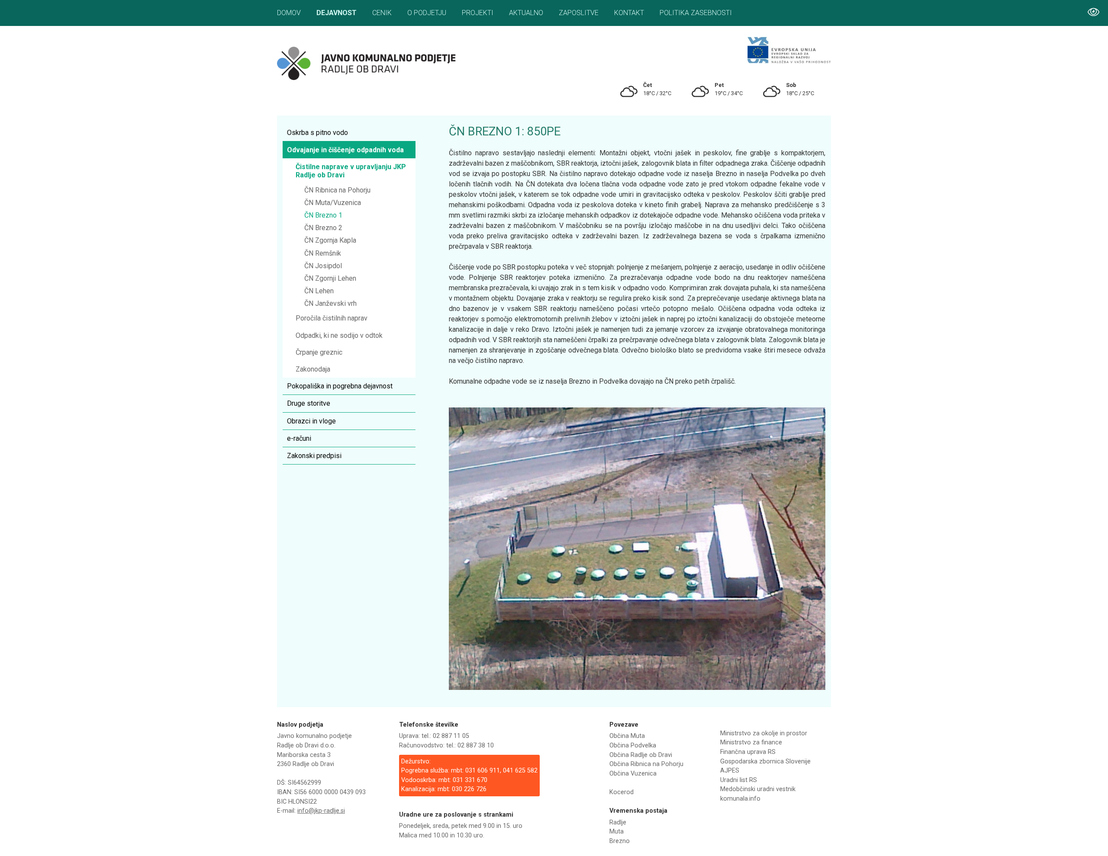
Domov (289, 13)
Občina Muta (627, 736)
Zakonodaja (313, 369)
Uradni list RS (738, 780)
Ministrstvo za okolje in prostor (763, 733)
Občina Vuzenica (633, 773)
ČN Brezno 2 (323, 228)
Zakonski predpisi (314, 456)
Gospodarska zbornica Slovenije (765, 761)
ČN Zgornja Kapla (330, 240)
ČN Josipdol (323, 266)
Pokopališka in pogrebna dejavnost (340, 386)
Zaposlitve (579, 13)
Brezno (619, 841)
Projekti (477, 13)
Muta (616, 831)
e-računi (299, 438)
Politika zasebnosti (696, 13)
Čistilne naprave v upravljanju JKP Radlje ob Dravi (351, 171)
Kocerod (621, 792)
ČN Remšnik (322, 253)
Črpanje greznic (319, 352)
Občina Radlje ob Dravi (640, 755)
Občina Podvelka (632, 745)
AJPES (729, 770)
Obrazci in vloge (311, 421)
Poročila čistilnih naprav (331, 318)
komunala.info (740, 798)
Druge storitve (308, 403)
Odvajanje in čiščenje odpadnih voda (345, 150)
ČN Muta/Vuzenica (332, 203)
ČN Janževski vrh (330, 303)
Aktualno (526, 13)
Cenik (382, 13)
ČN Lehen (319, 291)
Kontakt (629, 13)
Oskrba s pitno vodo (317, 132)
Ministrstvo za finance (751, 742)
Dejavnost (336, 13)
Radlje (617, 822)
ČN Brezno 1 (323, 215)
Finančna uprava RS (748, 752)
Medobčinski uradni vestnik (758, 789)
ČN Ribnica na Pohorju (337, 190)
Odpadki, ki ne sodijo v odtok (339, 335)
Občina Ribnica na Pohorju (646, 764)
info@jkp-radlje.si (321, 810)
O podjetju (426, 13)
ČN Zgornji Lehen (330, 278)
